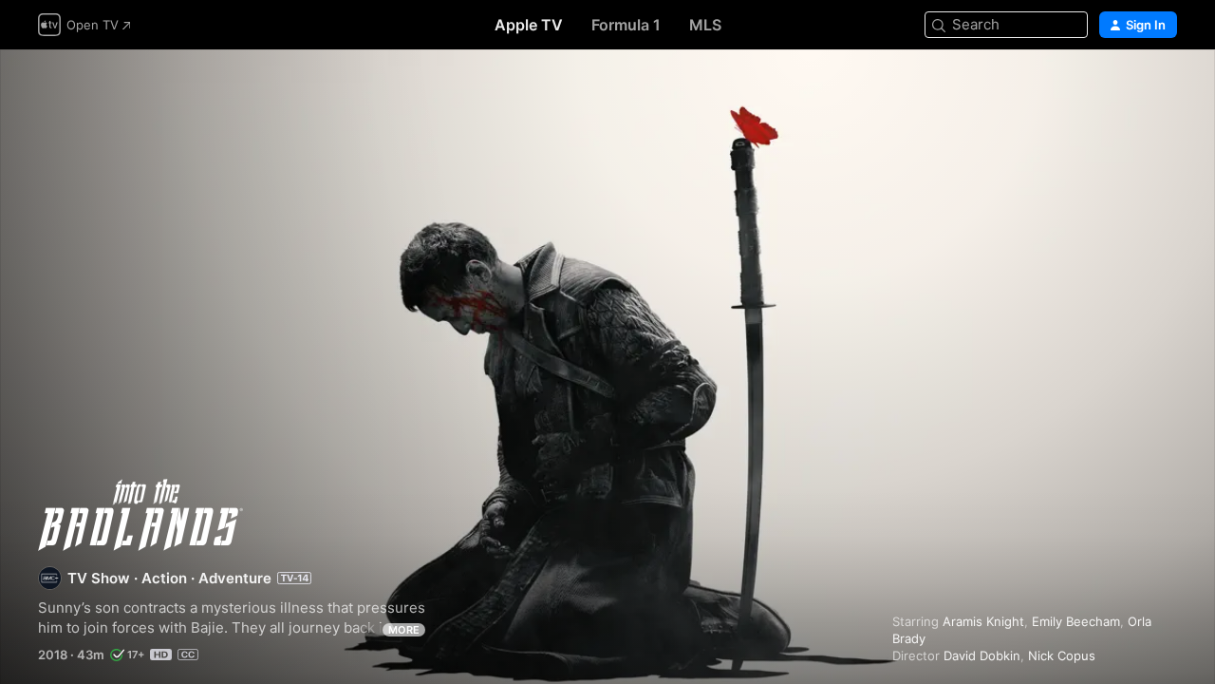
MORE (404, 629)
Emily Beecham (1076, 621)
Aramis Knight (983, 621)
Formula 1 (626, 24)
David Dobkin (982, 655)
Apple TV (529, 24)
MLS (705, 24)
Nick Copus (1061, 655)
